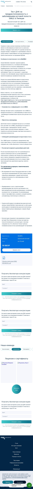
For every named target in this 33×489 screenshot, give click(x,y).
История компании (16, 445)
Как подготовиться (19, 41)
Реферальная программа (16, 462)
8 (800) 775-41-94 (21, 1)
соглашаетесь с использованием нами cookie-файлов (15, 478)
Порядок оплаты (16, 456)
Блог (16, 448)
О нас (16, 443)
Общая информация (7, 41)
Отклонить (20, 482)
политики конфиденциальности (21, 299)
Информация (16, 469)
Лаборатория (16, 349)
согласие (22, 296)
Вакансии (16, 454)
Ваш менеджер (5, 349)
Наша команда (16, 452)
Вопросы (16, 465)
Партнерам (17, 460)
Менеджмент (26, 349)
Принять (7, 482)
